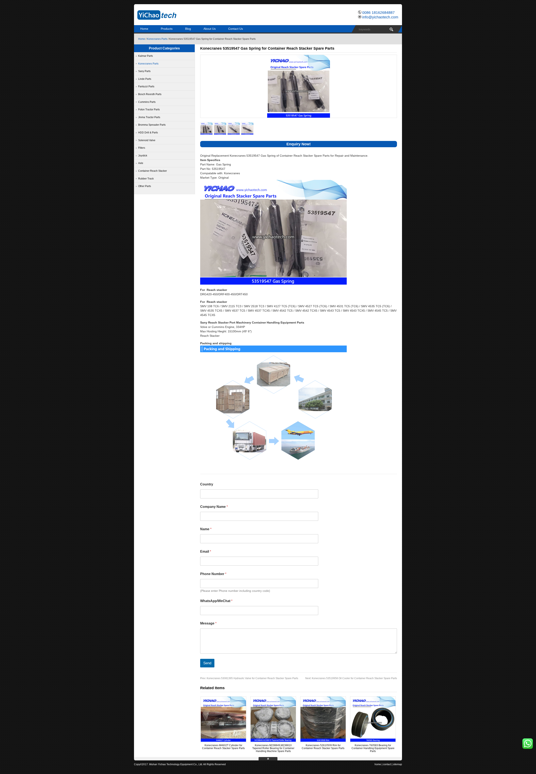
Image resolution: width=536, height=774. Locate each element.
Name (205, 529)
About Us (210, 28)
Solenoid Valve (146, 140)
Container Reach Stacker (152, 170)
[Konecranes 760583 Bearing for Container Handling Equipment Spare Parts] (373, 740)
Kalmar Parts (145, 55)
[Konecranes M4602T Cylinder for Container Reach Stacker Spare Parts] (223, 740)
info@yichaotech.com (380, 17)
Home (144, 28)
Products (167, 28)
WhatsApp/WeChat (216, 601)
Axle (140, 163)
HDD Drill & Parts (148, 132)
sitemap (397, 764)
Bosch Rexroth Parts (149, 94)
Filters (141, 147)
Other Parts (144, 186)
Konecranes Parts (157, 38)
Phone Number (213, 574)
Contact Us (235, 28)
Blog (188, 28)
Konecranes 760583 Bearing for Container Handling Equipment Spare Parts (373, 748)
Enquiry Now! (298, 144)
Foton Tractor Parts (149, 109)
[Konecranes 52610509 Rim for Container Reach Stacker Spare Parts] (323, 740)
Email (205, 551)
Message (208, 623)
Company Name (214, 506)
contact (387, 764)
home (378, 764)
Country (206, 484)
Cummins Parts (147, 102)
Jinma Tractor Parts (149, 117)
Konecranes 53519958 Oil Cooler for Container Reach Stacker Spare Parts (351, 678)
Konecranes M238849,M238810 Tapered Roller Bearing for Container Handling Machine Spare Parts (273, 748)
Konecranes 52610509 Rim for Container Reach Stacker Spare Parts (323, 747)
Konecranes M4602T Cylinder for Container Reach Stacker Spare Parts (223, 747)
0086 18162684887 (378, 12)
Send (207, 663)
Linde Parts (144, 78)
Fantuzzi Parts (146, 86)
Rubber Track (146, 178)
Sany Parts (144, 71)
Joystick (142, 155)
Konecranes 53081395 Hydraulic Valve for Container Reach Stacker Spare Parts (249, 678)
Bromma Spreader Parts (152, 124)
